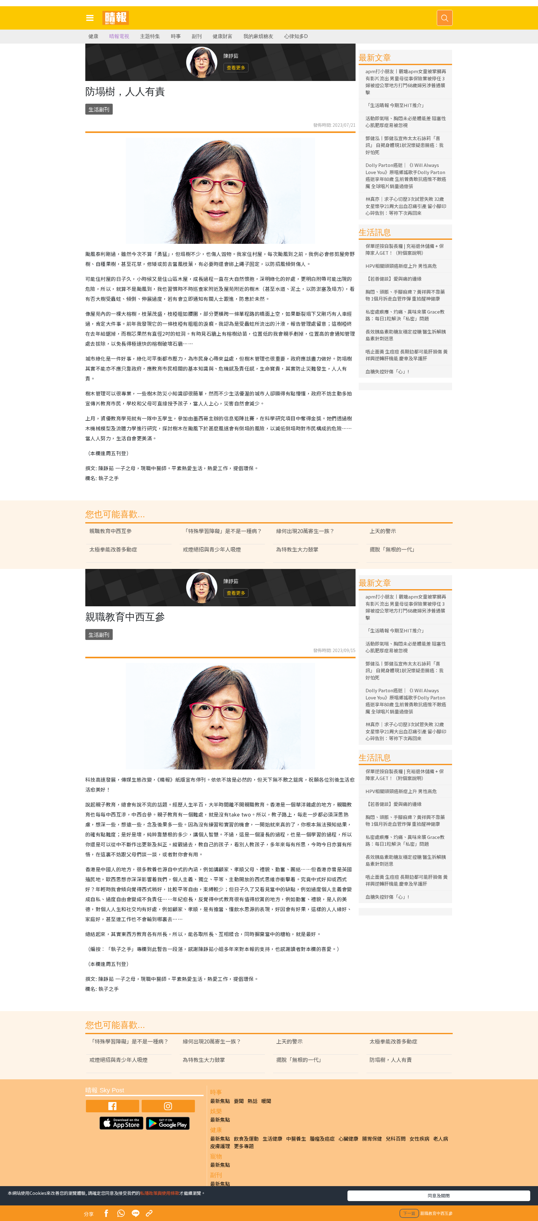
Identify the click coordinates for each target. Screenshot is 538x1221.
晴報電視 (119, 36)
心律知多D (296, 36)
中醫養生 (296, 1138)
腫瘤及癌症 (322, 1138)
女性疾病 (419, 1138)
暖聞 (266, 1101)
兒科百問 (396, 1138)
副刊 (197, 36)
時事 (176, 36)
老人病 (440, 1138)
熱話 (252, 1101)
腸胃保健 (372, 1138)
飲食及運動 (246, 1138)
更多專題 (244, 1146)
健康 (93, 36)
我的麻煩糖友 (258, 36)
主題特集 (150, 36)
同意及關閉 (439, 1195)
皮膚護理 (220, 1146)
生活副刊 (99, 109)
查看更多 (236, 67)
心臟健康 (348, 1138)
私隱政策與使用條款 (159, 1193)
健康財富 (223, 36)
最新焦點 (220, 1101)
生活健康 (272, 1138)
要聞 (239, 1101)
